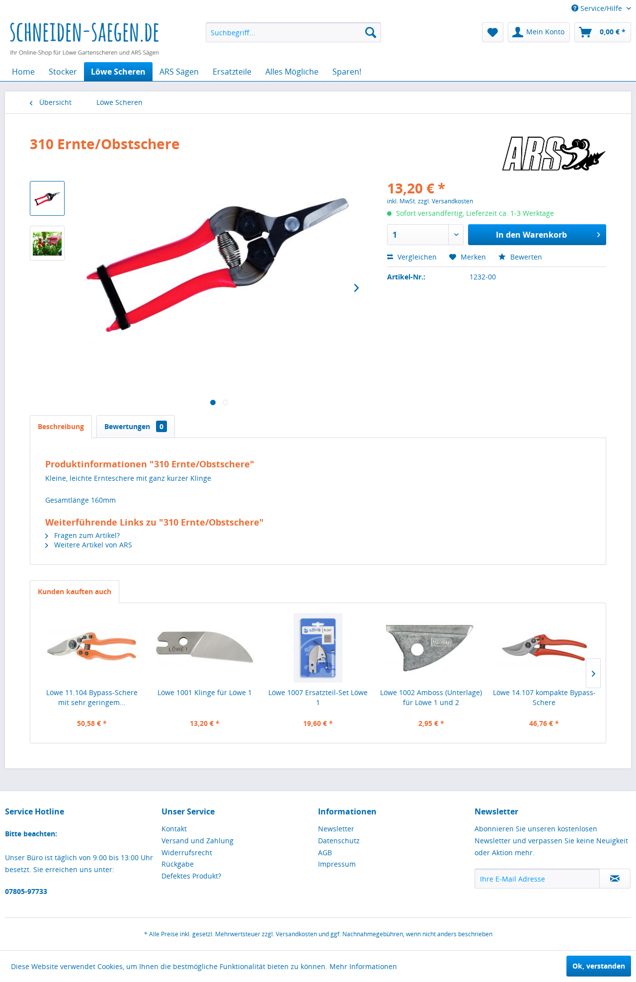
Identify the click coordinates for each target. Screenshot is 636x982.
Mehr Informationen (363, 966)
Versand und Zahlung (197, 840)
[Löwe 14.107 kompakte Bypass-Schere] (544, 648)
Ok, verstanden (598, 966)
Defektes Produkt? (191, 876)
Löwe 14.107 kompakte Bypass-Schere (544, 697)
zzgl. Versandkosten (445, 201)
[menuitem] (293, 32)
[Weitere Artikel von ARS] (553, 153)
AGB (325, 852)
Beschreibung (61, 426)
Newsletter (336, 828)
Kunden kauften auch (74, 591)
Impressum (337, 864)
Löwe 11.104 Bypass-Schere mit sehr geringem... (92, 697)
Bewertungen (133, 426)
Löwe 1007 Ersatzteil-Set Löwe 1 (318, 697)
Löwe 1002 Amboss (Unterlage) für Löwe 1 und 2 (431, 697)
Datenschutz (339, 840)
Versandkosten (296, 934)
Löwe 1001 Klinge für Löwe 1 (205, 692)
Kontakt (174, 828)
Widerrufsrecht (186, 852)
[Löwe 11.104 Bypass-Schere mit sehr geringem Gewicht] (92, 648)
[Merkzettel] (492, 32)
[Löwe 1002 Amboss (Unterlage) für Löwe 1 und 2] (431, 648)
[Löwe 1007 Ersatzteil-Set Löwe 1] (318, 648)
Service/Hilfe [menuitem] (601, 8)
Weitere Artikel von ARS (92, 544)
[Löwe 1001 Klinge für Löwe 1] (205, 648)
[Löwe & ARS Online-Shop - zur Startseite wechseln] (84, 39)
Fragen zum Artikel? (86, 535)
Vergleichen (416, 257)
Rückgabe (177, 864)
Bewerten (525, 257)
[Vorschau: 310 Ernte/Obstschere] (47, 198)
